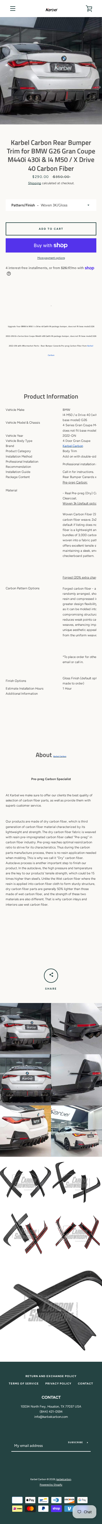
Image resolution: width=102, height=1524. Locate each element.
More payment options (51, 257)
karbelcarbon (63, 1479)
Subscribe (75, 1442)
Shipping (34, 183)
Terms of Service (24, 1383)
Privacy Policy (58, 1383)
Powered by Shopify (51, 1484)
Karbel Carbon (59, 756)
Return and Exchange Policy (51, 1376)
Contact (85, 1383)
